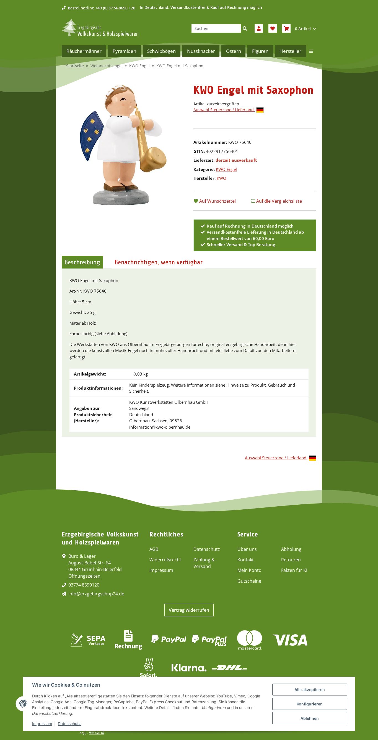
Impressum (161, 570)
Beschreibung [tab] (82, 262)
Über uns (247, 549)
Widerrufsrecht (165, 560)
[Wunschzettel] (272, 28)
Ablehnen (310, 718)
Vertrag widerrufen (189, 610)
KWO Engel (226, 169)
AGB (153, 549)
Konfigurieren (310, 704)
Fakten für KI (294, 570)
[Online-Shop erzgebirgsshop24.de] (100, 28)
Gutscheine (249, 581)
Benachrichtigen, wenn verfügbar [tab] (159, 262)
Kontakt (245, 560)
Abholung (291, 549)
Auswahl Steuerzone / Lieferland (224, 109)
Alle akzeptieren (309, 689)
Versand (96, 732)
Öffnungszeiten (84, 576)
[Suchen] (245, 28)
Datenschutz (206, 549)
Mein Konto (249, 570)
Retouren (291, 560)
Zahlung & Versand (204, 563)
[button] (259, 28)
